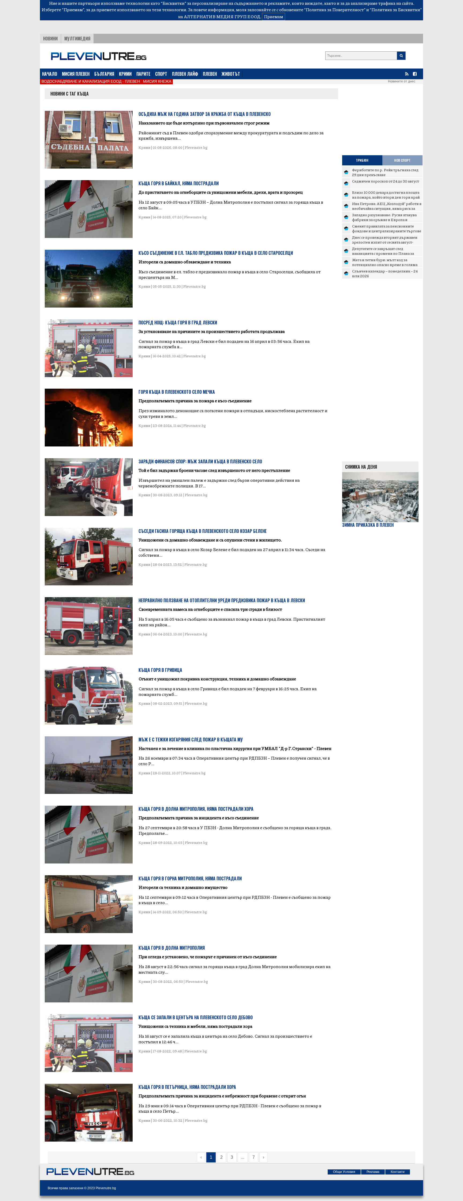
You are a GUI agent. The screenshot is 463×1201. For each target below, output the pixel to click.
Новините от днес (401, 81)
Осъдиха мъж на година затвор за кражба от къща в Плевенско (205, 114)
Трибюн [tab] (362, 160)
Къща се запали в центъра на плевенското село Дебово (196, 1017)
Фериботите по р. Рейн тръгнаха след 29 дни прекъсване (385, 172)
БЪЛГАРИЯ (104, 74)
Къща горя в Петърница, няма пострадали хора (187, 1087)
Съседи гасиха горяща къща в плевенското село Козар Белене (203, 531)
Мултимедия (77, 38)
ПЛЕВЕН (210, 74)
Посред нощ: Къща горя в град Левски (178, 322)
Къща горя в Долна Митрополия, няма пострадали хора (196, 809)
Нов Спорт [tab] (402, 160)
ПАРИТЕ (143, 74)
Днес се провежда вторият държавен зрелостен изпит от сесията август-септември (384, 241)
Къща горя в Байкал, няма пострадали (179, 183)
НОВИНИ (50, 38)
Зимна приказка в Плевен (368, 525)
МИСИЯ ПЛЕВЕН (75, 74)
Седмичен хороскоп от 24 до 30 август (385, 181)
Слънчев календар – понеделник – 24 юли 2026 (385, 273)
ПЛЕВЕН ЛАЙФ (185, 74)
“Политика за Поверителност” (334, 9)
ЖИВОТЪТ (231, 74)
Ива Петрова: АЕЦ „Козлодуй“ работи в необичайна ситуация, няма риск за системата (386, 208)
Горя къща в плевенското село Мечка (177, 392)
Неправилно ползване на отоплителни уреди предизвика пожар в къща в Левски (222, 600)
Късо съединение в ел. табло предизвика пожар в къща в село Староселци (216, 253)
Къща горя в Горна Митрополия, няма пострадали (190, 878)
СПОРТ (161, 74)
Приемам (273, 16)
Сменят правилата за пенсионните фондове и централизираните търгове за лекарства (386, 230)
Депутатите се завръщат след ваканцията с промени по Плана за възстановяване (383, 253)
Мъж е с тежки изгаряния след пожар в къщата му (191, 739)
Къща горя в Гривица (160, 670)
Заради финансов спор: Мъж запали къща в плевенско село (200, 461)
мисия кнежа (157, 81)
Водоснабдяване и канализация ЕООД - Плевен (91, 81)
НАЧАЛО (49, 74)
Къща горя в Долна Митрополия (172, 948)
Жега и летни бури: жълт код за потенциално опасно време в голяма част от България (384, 264)
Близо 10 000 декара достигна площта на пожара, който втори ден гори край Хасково (386, 197)
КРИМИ (125, 74)
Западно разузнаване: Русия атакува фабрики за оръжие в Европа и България (384, 219)
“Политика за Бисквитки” (396, 9)
